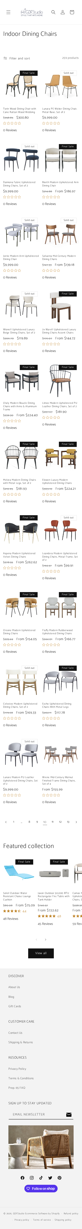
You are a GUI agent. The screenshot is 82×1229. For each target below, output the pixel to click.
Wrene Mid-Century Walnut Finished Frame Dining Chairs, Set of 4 (58, 781)
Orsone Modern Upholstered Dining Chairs (19, 632)
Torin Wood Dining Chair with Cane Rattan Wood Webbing (19, 110)
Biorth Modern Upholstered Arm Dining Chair (60, 184)
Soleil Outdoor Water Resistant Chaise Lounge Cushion (17, 896)
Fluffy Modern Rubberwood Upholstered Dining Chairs (57, 632)
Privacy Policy (17, 1069)
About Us (14, 987)
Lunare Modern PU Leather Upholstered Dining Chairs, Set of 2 (20, 781)
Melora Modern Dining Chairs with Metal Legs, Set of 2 (19, 481)
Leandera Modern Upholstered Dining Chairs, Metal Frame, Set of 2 (60, 557)
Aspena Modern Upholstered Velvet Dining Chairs (19, 555)
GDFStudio (18, 1213)
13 (68, 822)
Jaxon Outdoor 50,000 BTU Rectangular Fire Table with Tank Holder (53, 896)
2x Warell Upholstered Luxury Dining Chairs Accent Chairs (59, 331)
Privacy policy (22, 1220)
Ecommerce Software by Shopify (42, 1213)
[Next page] (76, 822)
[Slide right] (45, 939)
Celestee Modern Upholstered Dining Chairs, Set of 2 (20, 705)
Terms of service (42, 1220)
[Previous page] (6, 822)
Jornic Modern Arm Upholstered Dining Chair (21, 257)
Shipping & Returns (20, 1042)
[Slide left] (36, 939)
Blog (11, 997)
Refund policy (71, 1214)
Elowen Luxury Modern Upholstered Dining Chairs (57, 481)
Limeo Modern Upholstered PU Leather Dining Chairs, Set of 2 (59, 404)
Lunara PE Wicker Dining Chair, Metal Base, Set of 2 (59, 110)
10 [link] (44, 822)
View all (41, 953)
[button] (8, 12)
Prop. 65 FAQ (16, 1088)
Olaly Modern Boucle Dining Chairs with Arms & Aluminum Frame (20, 406)
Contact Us (15, 1033)
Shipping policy (63, 1220)
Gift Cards (14, 1006)
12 (60, 822)
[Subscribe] (68, 1115)
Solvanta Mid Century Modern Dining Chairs (59, 257)
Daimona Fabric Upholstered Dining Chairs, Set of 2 (19, 184)
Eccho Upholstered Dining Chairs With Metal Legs (56, 705)
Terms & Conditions (21, 1078)
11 (53, 822)
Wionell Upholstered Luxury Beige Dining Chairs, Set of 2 (19, 331)
